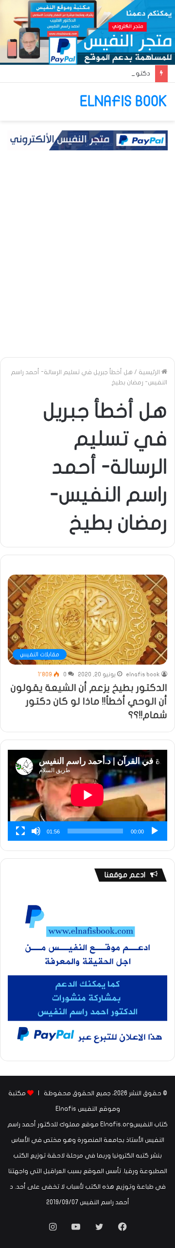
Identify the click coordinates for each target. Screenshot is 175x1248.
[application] (87, 795)
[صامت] (36, 831)
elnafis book (143, 674)
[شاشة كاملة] (20, 831)
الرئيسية (150, 372)
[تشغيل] (154, 831)
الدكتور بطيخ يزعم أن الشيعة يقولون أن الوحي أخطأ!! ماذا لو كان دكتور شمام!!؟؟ (89, 701)
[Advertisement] (87, 262)
